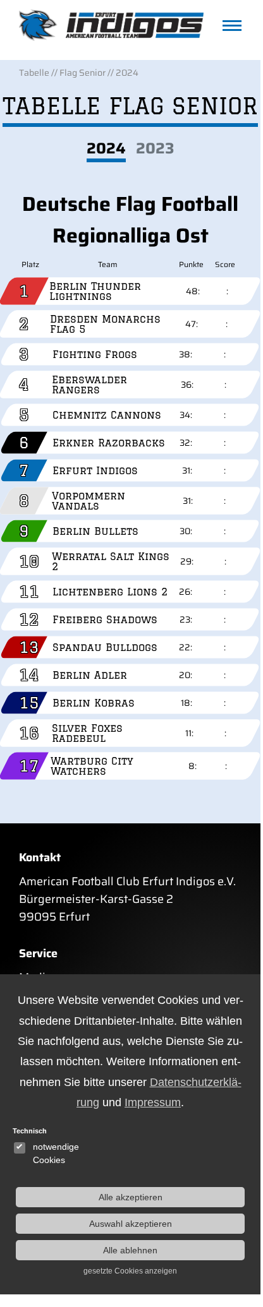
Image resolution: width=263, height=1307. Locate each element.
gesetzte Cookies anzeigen (130, 1271)
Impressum (153, 1102)
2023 (155, 148)
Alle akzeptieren (130, 1197)
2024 (106, 148)
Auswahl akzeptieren (130, 1224)
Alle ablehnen (130, 1250)
